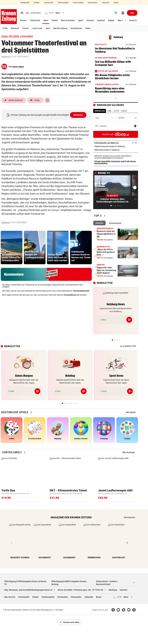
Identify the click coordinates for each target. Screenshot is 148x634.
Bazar (116, 3)
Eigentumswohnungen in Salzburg (115, 146)
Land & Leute (37, 28)
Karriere (123, 590)
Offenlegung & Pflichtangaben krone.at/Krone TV (25, 582)
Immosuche (92, 3)
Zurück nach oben (69, 622)
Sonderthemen (76, 28)
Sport (80, 20)
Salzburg (5, 56)
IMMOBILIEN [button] (99, 111)
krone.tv (133, 20)
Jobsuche (105, 3)
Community (48, 3)
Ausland (101, 20)
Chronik (25, 28)
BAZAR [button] (124, 111)
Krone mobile (78, 3)
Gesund (90, 20)
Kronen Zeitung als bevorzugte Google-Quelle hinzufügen (47, 115)
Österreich (35, 20)
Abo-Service (9, 597)
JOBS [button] (109, 111)
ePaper (36, 3)
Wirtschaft (15, 28)
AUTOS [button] (116, 111)
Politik (55, 20)
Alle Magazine (129, 517)
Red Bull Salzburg (60, 28)
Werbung (113, 590)
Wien (46, 20)
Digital (111, 20)
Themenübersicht (81, 291)
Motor (120, 20)
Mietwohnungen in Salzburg (115, 150)
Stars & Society (68, 20)
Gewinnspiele (63, 3)
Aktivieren (78, 115)
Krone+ (23, 20)
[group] (11, 247)
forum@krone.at (71, 295)
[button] (125, 20)
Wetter (87, 28)
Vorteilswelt (24, 3)
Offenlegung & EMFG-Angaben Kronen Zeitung (69, 582)
